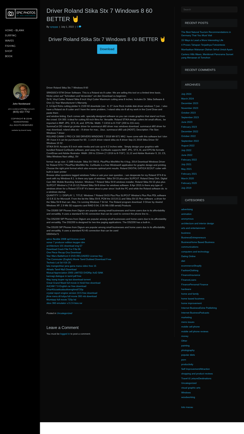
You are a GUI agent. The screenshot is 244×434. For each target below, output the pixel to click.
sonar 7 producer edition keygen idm (65, 242)
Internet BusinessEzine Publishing (199, 308)
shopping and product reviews (197, 373)
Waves (9, 40)
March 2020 (187, 178)
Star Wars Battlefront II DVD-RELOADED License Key (74, 256)
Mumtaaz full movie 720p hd (61, 299)
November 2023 (189, 108)
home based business (192, 298)
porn (183, 359)
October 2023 (188, 112)
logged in (65, 333)
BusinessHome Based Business (197, 242)
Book (8, 56)
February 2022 (189, 159)
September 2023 (190, 117)
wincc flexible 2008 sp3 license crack (65, 239)
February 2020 (189, 183)
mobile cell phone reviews (194, 331)
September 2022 (190, 141)
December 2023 (189, 103)
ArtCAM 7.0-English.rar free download (66, 286)
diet (183, 261)
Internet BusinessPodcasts (195, 312)
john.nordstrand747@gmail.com (21, 109)
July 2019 (186, 188)
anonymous (187, 218)
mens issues (187, 322)
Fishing (10, 45)
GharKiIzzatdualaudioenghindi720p (64, 289)
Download (107, 49)
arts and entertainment (193, 228)
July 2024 (186, 94)
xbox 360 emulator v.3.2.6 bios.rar (64, 303)
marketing (186, 317)
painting (185, 345)
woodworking (188, 397)
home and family (190, 293)
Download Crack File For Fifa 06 (63, 249)
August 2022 (188, 145)
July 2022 (186, 150)
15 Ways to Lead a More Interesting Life (202, 40)
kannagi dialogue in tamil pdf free (63, 276)
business (186, 233)
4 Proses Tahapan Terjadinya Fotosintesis (203, 44)
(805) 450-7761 (21, 111)
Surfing (10, 35)
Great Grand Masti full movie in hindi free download (73, 282)
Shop (8, 51)
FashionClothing (189, 270)
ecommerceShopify (191, 265)
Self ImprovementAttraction (195, 369)
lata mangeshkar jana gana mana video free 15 (71, 266)
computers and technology (195, 251)
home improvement (191, 303)
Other (184, 340)
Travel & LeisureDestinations (196, 378)
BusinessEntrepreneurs (193, 237)
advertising (187, 209)
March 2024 (187, 98)
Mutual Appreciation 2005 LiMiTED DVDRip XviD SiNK (74, 272)
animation (186, 214)
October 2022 (188, 136)
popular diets (188, 355)
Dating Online (188, 256)
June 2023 (186, 122)
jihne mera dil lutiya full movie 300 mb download (71, 296)
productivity (187, 364)
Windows (186, 392)
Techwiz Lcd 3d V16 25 (58, 262)
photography (188, 350)
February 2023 (189, 126)
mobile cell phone (190, 326)
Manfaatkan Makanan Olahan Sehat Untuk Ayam (207, 49)
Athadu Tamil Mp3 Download (61, 269)
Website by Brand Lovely (21, 130)
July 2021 (186, 164)
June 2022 (186, 155)
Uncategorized (64, 313)
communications (189, 246)
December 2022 (189, 131)
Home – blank (14, 30)
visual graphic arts (190, 387)
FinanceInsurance (190, 275)
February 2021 (189, 173)
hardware (186, 289)
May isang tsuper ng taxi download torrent (68, 279)
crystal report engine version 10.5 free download (71, 293)
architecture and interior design (197, 223)
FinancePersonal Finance (194, 284)
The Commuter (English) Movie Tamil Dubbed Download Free (78, 259)
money (184, 336)
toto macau (187, 407)
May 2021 (186, 169)
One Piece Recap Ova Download (63, 252)
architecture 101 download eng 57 (64, 245)
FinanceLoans (188, 279)
